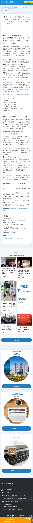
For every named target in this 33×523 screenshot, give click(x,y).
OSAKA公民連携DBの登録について (10, 501)
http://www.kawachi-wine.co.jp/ (15, 131)
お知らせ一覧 (21, 496)
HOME (2, 7)
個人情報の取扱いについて (15, 509)
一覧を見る (16, 340)
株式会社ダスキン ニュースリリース (13, 239)
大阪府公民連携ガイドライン (10, 504)
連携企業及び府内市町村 (20, 498)
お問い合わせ (5, 509)
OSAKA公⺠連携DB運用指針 (10, 506)
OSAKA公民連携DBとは (11, 496)
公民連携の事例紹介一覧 (7, 498)
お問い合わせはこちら (16, 470)
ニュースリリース (17, 111)
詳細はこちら (16, 428)
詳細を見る (16, 386)
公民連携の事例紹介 (9, 7)
